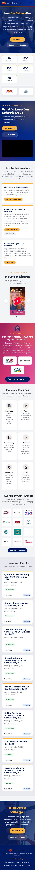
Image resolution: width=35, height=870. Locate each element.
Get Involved (17, 39)
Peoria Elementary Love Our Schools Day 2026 (16, 688)
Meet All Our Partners (17, 550)
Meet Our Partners (17, 837)
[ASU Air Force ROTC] (15, 91)
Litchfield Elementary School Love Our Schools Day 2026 (17, 631)
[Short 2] (18, 316)
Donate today (10, 262)
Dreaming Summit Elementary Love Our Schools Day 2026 (15, 660)
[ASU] (17, 522)
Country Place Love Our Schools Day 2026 (16, 604)
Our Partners (25, 862)
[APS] (6, 522)
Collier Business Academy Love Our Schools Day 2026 (14, 715)
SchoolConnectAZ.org (12, 862)
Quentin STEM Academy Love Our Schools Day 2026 (16, 576)
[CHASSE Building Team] (17, 542)
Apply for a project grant (13, 199)
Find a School (10, 134)
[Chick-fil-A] (28, 542)
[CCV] (6, 542)
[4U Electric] (25, 360)
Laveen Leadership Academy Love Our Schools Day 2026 (14, 770)
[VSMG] (17, 370)
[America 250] (28, 513)
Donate (21, 865)
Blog (16, 865)
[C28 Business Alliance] (17, 532)
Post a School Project (17, 45)
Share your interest (12, 229)
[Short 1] (16, 316)
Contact (28, 865)
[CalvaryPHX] (28, 532)
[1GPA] (10, 360)
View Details (8, 595)
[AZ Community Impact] (6, 532)
